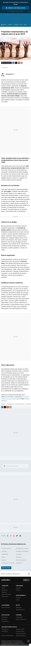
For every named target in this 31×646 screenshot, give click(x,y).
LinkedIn (20, 535)
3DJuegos (18, 588)
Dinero (4, 24)
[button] (10, 74)
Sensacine (18, 597)
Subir (25, 580)
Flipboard (19, 63)
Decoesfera (4, 619)
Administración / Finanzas (22, 548)
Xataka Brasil (5, 631)
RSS (14, 535)
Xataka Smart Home (6, 594)
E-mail (21, 63)
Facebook (13, 63)
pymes (3, 557)
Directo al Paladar (6, 607)
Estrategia (4, 551)
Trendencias (4, 617)
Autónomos (18, 557)
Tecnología (18, 554)
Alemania (16, 24)
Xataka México (5, 629)
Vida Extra (18, 590)
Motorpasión (19, 607)
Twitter (16, 63)
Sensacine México (20, 631)
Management (10, 404)
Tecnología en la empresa (8, 563)
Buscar (29, 573)
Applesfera (4, 592)
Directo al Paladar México (7, 635)
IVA (21, 24)
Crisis (25, 24)
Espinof (17, 599)
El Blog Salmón (19, 617)
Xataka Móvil (5, 590)
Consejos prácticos (19, 404)
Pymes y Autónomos (21, 619)
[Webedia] (6, 581)
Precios (10, 24)
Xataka (3, 588)
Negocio (4, 560)
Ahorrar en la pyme (20, 560)
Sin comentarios (7, 62)
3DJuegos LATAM (20, 629)
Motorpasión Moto (20, 609)
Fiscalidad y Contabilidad (22, 551)
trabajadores (19, 563)
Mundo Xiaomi (5, 596)
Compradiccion (5, 621)
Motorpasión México (21, 635)
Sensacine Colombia (20, 633)
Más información (23, 644)
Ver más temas (6, 567)
